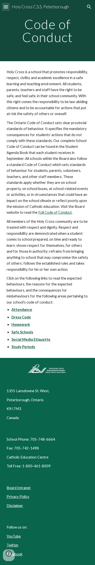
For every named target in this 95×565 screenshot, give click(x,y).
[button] (6, 6)
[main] (47, 31)
